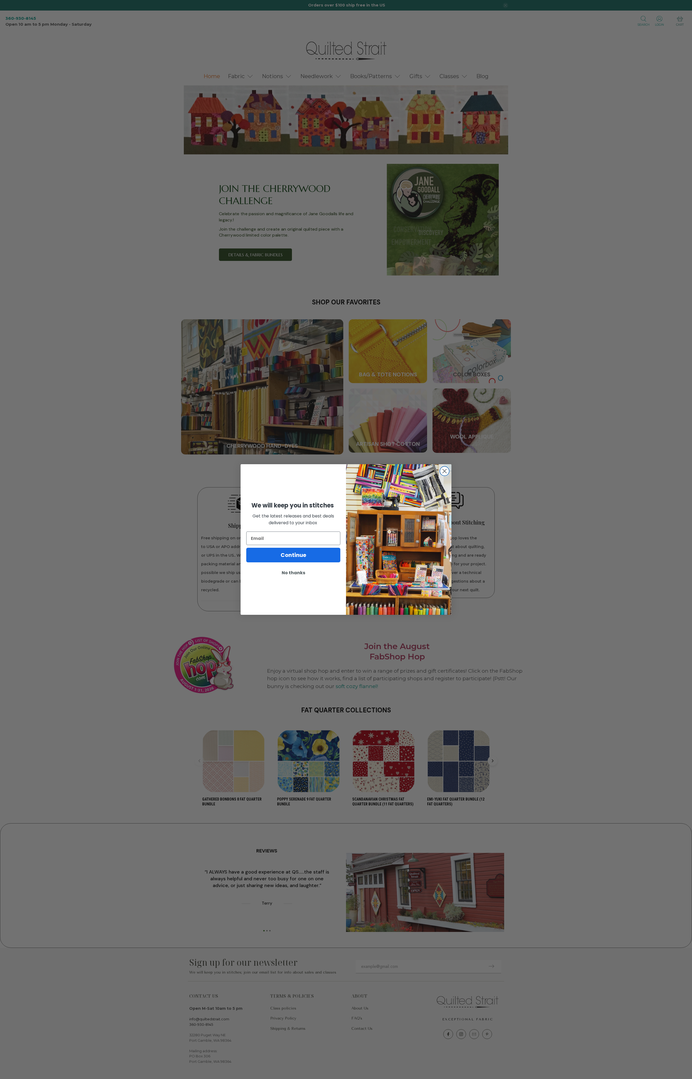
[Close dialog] (444, 471)
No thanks (293, 573)
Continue (293, 555)
